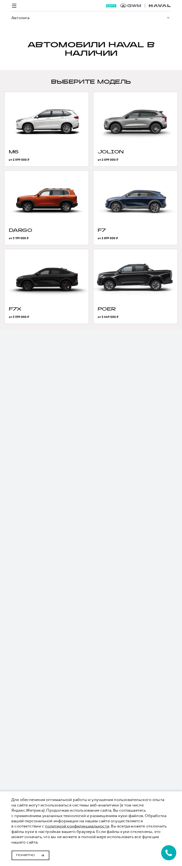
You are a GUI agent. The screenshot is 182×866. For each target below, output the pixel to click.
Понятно (25, 855)
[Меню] (14, 6)
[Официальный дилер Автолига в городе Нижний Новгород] (145, 6)
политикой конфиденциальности (77, 826)
